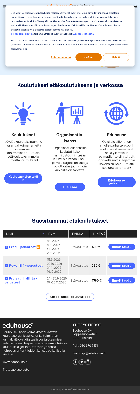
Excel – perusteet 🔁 (24, 247)
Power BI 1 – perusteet (26, 265)
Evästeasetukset (61, 57)
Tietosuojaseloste (21, 33)
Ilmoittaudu (121, 247)
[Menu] (5, 6)
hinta (98, 234)
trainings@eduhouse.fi (89, 353)
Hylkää (116, 57)
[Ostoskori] (135, 6)
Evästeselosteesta (83, 33)
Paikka (77, 234)
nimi (9, 234)
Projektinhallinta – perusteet (21, 280)
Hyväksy (89, 57)
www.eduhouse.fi (15, 362)
